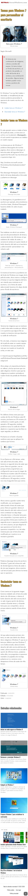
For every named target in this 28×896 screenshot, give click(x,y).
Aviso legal (18, 890)
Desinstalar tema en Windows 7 (15, 112)
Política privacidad (14, 893)
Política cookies (10, 890)
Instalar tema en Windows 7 (14, 108)
